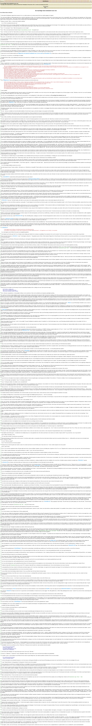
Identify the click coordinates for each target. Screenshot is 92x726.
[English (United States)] (90, 1)
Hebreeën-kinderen (66, 588)
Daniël (47, 588)
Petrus (69, 302)
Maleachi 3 (11, 102)
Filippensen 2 (6, 80)
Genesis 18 (5, 462)
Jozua (14, 588)
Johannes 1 (5, 227)
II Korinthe (27, 350)
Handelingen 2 (18, 548)
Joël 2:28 (4, 309)
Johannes (8, 590)
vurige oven (53, 540)
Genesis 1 (15, 236)
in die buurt (37, 465)
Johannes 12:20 (9, 218)
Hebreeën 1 (5, 200)
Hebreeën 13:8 (18, 215)
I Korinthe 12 (47, 501)
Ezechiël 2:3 (6, 176)
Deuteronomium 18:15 (34, 178)
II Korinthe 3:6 (47, 53)
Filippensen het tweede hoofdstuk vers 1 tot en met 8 (30, 53)
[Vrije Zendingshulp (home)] (2, 1)
